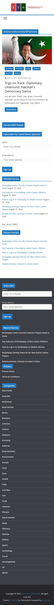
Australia (9, 68)
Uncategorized (8, 562)
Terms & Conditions (11, 376)
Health (5, 479)
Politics (9, 73)
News (28, 68)
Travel (5, 556)
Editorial (19, 68)
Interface (6, 490)
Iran (4, 495)
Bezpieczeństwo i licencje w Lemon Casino (20, 213)
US (3, 567)
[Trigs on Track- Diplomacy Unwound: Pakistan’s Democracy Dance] (27, 50)
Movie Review (8, 517)
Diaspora (6, 435)
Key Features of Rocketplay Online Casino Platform (24, 192)
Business (6, 418)
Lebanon (6, 506)
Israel (4, 501)
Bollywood (7, 401)
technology (7, 551)
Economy (6, 440)
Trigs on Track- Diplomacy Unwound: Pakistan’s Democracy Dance (23, 87)
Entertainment (8, 451)
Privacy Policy (8, 371)
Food (4, 468)
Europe (5, 462)
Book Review (8, 407)
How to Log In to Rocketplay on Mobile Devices (22, 199)
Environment (8, 457)
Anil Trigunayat (25, 78)
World (17, 73)
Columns (6, 423)
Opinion (36, 68)
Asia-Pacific (7, 390)
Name (4, 142)
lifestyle (5, 512)
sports (5, 545)
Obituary (6, 528)
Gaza (4, 473)
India (4, 484)
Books (5, 412)
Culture (5, 429)
